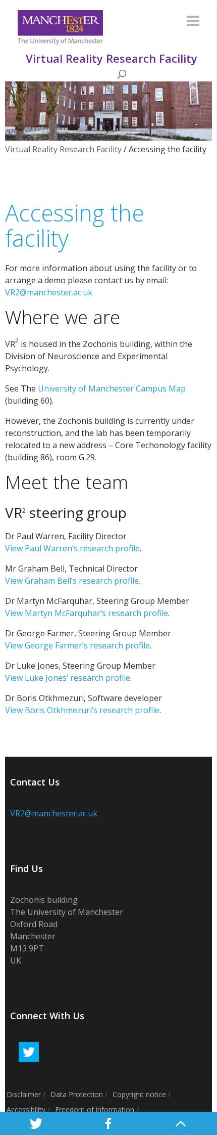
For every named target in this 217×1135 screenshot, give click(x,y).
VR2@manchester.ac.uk (48, 292)
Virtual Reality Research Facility (63, 149)
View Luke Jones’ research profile (67, 677)
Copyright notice (139, 1094)
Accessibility (26, 1109)
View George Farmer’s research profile (77, 645)
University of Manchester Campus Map (112, 388)
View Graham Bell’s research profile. (72, 580)
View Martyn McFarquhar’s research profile (86, 613)
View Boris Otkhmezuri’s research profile (82, 710)
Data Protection (76, 1094)
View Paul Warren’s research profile (72, 548)
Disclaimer (24, 1094)
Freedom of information (94, 1109)
